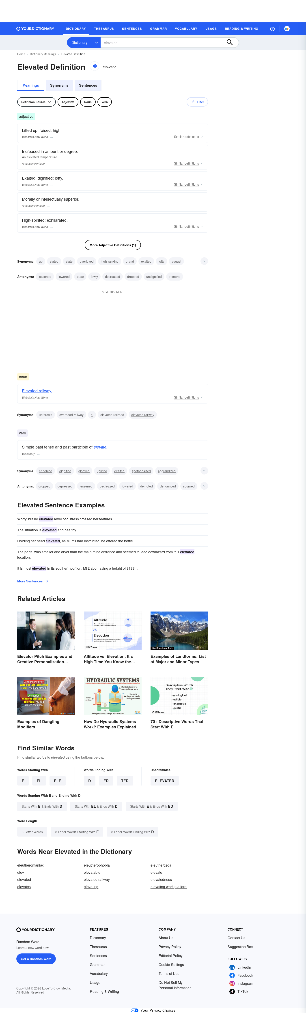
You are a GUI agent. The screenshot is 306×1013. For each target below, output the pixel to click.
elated (54, 261)
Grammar (97, 964)
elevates (24, 886)
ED (106, 780)
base (80, 276)
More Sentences (30, 581)
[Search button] (232, 42)
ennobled (45, 471)
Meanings (30, 85)
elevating (91, 886)
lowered (64, 276)
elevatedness (161, 879)
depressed (65, 486)
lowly (94, 276)
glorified (84, 471)
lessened (45, 276)
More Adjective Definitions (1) (113, 245)
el (92, 414)
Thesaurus (98, 946)
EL (39, 780)
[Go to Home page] (35, 29)
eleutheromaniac (30, 865)
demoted (146, 486)
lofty (161, 261)
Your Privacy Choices (158, 1010)
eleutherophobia (97, 865)
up (41, 261)
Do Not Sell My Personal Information (175, 985)
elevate (156, 872)
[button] (272, 28)
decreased (112, 276)
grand (130, 261)
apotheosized (141, 471)
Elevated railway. (37, 390)
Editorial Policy (171, 955)
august (176, 261)
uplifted (102, 471)
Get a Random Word (36, 959)
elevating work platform (169, 886)
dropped (133, 276)
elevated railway (142, 414)
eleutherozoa (161, 865)
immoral (174, 276)
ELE (57, 780)
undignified (154, 276)
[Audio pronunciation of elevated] (94, 66)
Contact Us (236, 937)
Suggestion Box (240, 946)
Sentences (88, 85)
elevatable (92, 872)
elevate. (101, 447)
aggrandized (167, 471)
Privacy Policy (170, 946)
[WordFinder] (287, 28)
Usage (95, 982)
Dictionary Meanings (43, 54)
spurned (189, 486)
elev (20, 872)
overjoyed (87, 261)
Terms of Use (169, 973)
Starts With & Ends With (42, 806)
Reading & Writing (104, 991)
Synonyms (59, 85)
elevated (164, 780)
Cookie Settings (171, 964)
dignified (65, 471)
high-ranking (110, 261)
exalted (146, 261)
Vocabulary (99, 973)
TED (125, 780)
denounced (168, 486)
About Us (166, 937)
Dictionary (79, 42)
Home (21, 54)
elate (69, 261)
